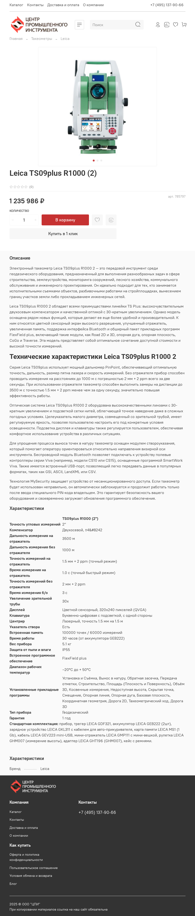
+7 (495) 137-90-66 (167, 4)
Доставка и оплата (63, 4)
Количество (19, 211)
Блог (13, 884)
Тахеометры (41, 38)
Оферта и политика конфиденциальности (26, 857)
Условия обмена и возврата (31, 875)
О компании (93, 4)
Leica (65, 38)
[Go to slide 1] (94, 160)
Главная (16, 38)
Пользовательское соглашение (34, 868)
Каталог (16, 4)
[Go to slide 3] (101, 160)
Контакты (35, 4)
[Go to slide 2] (97, 160)
